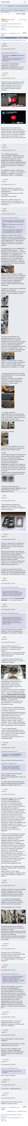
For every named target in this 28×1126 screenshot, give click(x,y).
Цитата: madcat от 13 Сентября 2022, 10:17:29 (9, 217)
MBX (4, 44)
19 (9, 33)
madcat (5, 73)
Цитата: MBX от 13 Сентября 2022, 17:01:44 (9, 751)
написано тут (14, 817)
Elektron (3, 28)
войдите (22, 10)
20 (11, 33)
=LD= (22, 26)
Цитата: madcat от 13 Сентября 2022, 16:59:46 (9, 587)
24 (19, 33)
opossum (6, 944)
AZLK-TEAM (5, 2)
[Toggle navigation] (25, 2)
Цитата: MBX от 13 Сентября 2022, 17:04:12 (9, 763)
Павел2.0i (6, 1080)
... (8, 33)
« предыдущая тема (11, 1111)
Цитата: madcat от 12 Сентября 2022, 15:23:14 (9, 52)
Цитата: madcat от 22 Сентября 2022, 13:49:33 (9, 1068)
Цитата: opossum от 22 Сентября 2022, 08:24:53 (10, 973)
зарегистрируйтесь (5, 12)
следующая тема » (22, 1111)
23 (17, 33)
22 (16, 33)
